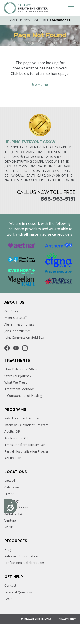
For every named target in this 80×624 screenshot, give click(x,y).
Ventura (10, 520)
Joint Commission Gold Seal (24, 337)
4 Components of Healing (23, 395)
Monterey (11, 500)
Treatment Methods (19, 389)
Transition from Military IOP (24, 444)
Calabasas (11, 487)
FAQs (8, 599)
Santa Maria (13, 513)
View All (10, 480)
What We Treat (15, 382)
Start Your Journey (17, 376)
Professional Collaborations (24, 563)
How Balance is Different (22, 369)
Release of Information (21, 556)
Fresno (9, 494)
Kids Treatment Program (22, 418)
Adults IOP (12, 431)
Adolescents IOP (16, 438)
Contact (10, 585)
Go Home (40, 84)
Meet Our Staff (15, 317)
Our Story (11, 311)
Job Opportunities (17, 331)
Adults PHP (12, 458)
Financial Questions (18, 592)
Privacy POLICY (67, 618)
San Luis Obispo (16, 507)
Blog (7, 549)
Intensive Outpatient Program (26, 425)
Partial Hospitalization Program (27, 451)
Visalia (9, 527)
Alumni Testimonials (19, 324)
